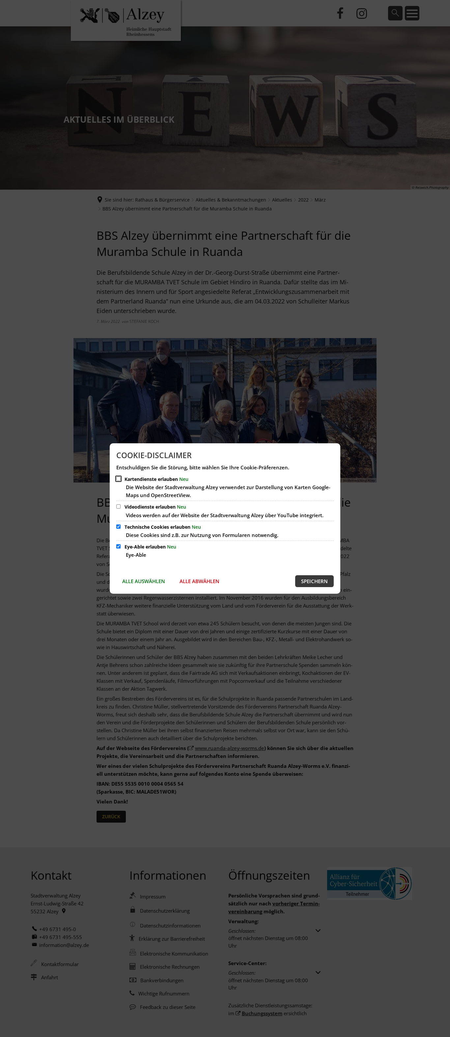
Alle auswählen (143, 581)
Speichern (314, 581)
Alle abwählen (199, 581)
